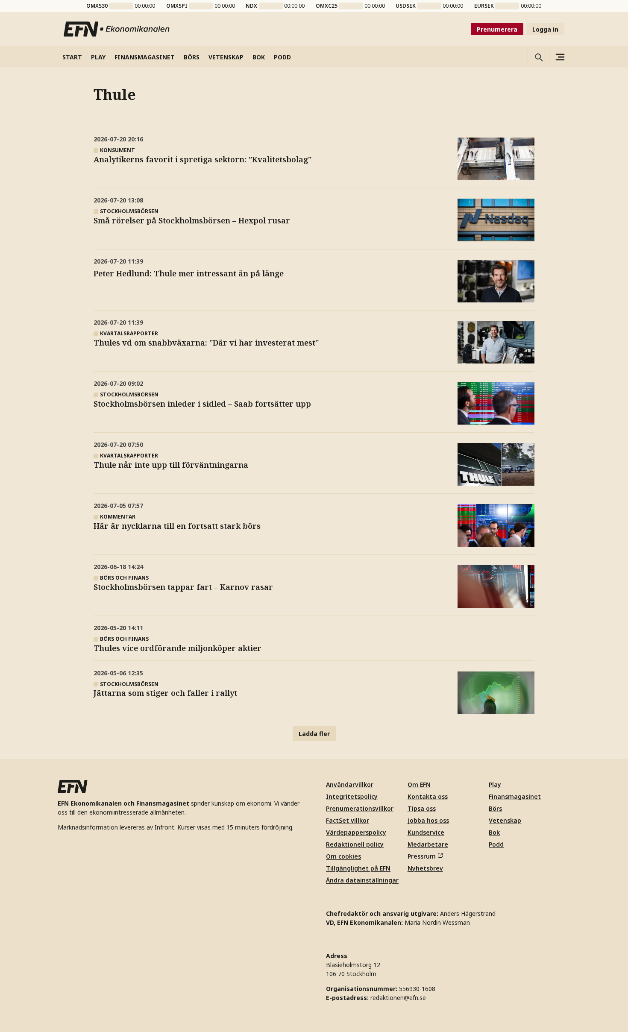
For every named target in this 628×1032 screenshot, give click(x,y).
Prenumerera (497, 29)
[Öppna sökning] (538, 56)
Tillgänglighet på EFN (358, 868)
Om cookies (343, 856)
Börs (495, 808)
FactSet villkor (347, 820)
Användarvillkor (349, 784)
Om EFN (419, 784)
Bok (494, 832)
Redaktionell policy (355, 844)
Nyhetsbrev (425, 868)
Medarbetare (428, 844)
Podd (496, 844)
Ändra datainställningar (362, 880)
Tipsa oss (422, 808)
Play (495, 784)
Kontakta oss (428, 796)
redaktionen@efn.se (398, 998)
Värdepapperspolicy (356, 832)
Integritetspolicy (352, 796)
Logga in (545, 29)
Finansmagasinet (515, 796)
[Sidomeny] (559, 56)
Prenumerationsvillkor (359, 808)
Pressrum (422, 856)
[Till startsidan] (117, 29)
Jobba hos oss (428, 820)
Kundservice (426, 832)
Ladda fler (314, 734)
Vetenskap (505, 820)
